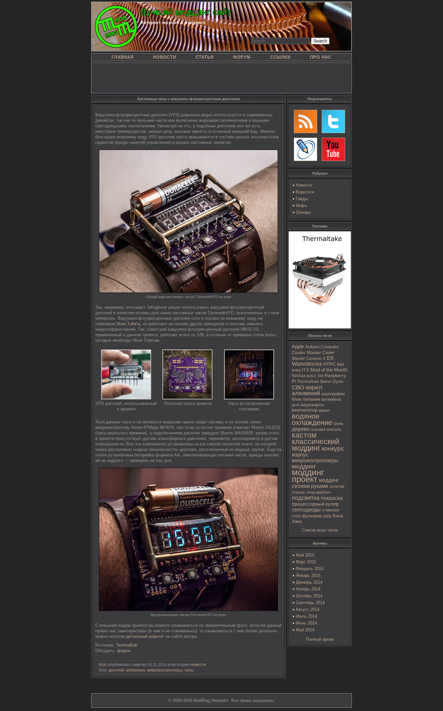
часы (189, 670)
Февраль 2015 (309, 568)
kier (340, 364)
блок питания (306, 399)
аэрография (333, 393)
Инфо (301, 205)
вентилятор (304, 410)
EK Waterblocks (313, 361)
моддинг (304, 466)
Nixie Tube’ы (128, 323)
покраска (331, 498)
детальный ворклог (145, 636)
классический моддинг (315, 444)
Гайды (302, 198)
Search (320, 41)
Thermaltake (308, 381)
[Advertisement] (221, 77)
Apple (298, 346)
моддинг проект (308, 475)
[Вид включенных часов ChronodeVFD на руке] (188, 609)
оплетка (336, 486)
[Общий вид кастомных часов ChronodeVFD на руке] (188, 291)
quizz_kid (314, 375)
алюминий (306, 393)
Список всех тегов (320, 530)
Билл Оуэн (331, 381)
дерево (301, 429)
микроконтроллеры (315, 460)
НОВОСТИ (164, 57)
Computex (330, 347)
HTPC (329, 364)
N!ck (102, 664)
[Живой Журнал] (305, 149)
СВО (298, 387)
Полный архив (320, 639)
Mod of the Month (328, 370)
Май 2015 (305, 555)
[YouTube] (333, 149)
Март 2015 (306, 561)
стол (296, 515)
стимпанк (330, 510)
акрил (313, 387)
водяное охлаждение (312, 419)
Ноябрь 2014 (308, 589)
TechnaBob (126, 645)
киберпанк (135, 670)
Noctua (298, 375)
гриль (338, 423)
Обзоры (303, 212)
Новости (304, 185)
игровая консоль (326, 429)
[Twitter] (333, 121)
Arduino (312, 346)
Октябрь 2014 (309, 595)
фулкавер (312, 515)
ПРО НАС (320, 57)
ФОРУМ (242, 57)
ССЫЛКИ (280, 57)
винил (324, 410)
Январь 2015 (308, 575)
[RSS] (305, 121)
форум (123, 650)
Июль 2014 (306, 616)
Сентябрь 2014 (310, 602)
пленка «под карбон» (311, 492)
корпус (300, 454)
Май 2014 (305, 629)
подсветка (305, 498)
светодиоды (306, 509)
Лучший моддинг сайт (186, 12)
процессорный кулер (315, 504)
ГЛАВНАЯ (123, 57)
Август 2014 (307, 609)
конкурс (333, 448)
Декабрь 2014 (309, 582)
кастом (304, 435)
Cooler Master (306, 352)
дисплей (116, 670)
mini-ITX (300, 370)
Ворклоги (305, 191)
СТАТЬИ (205, 57)
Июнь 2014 (306, 623)
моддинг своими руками (315, 483)
